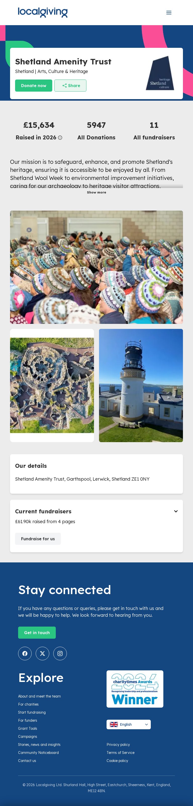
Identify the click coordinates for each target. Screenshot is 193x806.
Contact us (27, 760)
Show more (96, 192)
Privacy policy (118, 744)
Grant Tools (27, 728)
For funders (27, 720)
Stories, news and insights (39, 744)
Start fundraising (32, 712)
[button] (39, 130)
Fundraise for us (38, 538)
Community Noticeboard (38, 752)
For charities (28, 704)
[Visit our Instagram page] (60, 653)
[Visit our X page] (42, 653)
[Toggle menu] (169, 13)
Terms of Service (120, 752)
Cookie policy (117, 760)
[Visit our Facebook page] (25, 653)
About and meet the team (39, 696)
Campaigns (27, 736)
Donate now (33, 85)
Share (74, 85)
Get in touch (37, 632)
